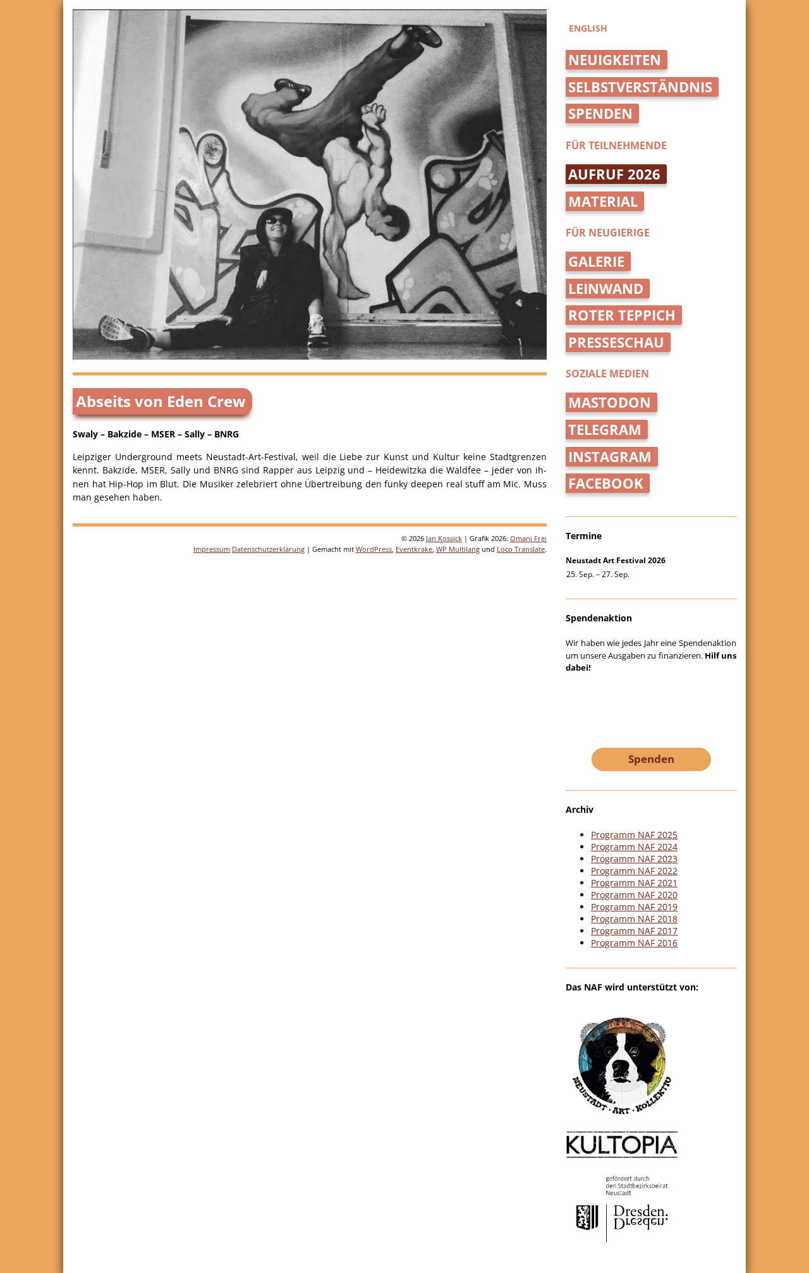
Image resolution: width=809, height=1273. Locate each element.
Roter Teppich (622, 315)
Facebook (605, 483)
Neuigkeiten (614, 60)
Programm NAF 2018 (634, 919)
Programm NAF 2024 (634, 847)
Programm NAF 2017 (634, 931)
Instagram (610, 456)
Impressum (211, 549)
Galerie (596, 261)
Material (603, 201)
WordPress (374, 549)
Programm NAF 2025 (634, 835)
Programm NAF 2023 (634, 859)
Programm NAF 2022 (634, 871)
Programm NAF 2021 (634, 883)
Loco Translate (521, 549)
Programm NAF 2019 (634, 907)
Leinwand (605, 288)
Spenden (600, 113)
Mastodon (609, 402)
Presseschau (616, 342)
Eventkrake (414, 549)
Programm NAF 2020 (634, 895)
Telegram (605, 429)
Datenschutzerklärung (268, 549)
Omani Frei (528, 538)
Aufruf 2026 (614, 174)
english (588, 28)
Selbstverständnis (640, 87)
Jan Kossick (444, 538)
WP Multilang (458, 549)
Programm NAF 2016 (634, 943)
